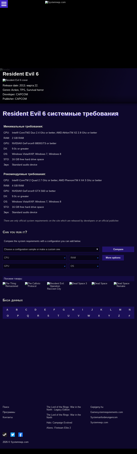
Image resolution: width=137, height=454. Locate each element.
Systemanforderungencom (104, 417)
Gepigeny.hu (96, 407)
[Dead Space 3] (79, 286)
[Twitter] (13, 434)
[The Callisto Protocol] (35, 286)
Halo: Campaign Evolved (59, 422)
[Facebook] (20, 434)
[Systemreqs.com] (71, 4)
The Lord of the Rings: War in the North (64, 416)
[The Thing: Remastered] (13, 286)
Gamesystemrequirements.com (106, 412)
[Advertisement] (68, 38)
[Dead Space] (102, 286)
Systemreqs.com (99, 422)
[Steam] (5, 434)
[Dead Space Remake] (124, 286)
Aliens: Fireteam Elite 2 (59, 427)
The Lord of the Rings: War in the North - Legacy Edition (64, 408)
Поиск (6, 407)
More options (113, 257)
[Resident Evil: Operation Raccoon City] (57, 286)
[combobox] (35, 258)
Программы (9, 412)
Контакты (8, 417)
